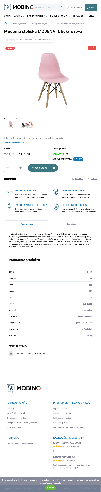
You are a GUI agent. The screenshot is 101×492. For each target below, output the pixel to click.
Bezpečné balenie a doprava (18, 418)
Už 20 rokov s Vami (14, 427)
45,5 (90, 285)
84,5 (90, 291)
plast (90, 310)
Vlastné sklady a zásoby (16, 413)
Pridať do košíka (39, 167)
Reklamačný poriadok (62, 418)
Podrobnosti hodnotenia (42, 40)
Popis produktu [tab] (27, 224)
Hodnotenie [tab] (71, 224)
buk (84, 304)
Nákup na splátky (60, 423)
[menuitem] (8, 16)
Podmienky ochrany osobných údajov (68, 427)
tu (60, 483)
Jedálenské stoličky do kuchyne (30, 353)
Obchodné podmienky (62, 413)
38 (91, 297)
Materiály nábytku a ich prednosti (20, 444)
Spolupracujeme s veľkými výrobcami (22, 423)
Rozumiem (50, 488)
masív (84, 310)
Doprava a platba (60, 409)
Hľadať (62, 7)
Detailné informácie (12, 142)
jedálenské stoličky (84, 323)
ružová (89, 304)
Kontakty (10, 409)
